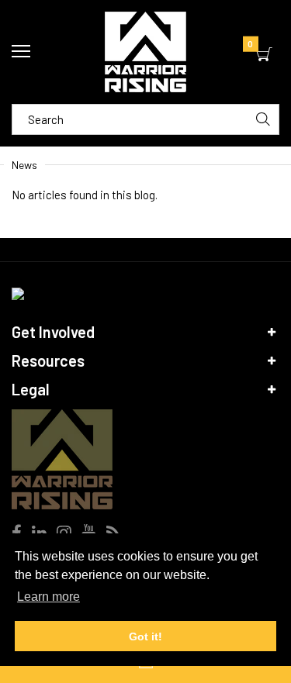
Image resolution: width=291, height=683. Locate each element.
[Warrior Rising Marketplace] (145, 52)
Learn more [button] (48, 596)
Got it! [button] (145, 636)
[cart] (264, 55)
